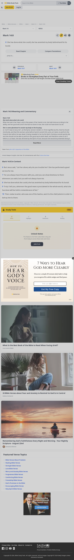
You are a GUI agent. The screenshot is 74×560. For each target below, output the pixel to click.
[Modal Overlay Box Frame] (37, 280)
